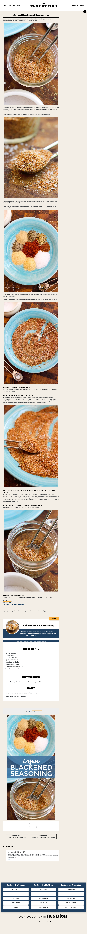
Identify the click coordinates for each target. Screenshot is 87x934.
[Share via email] (36, 827)
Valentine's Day (71, 907)
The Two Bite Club (47, 925)
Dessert (16, 898)
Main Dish (16, 889)
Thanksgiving (71, 903)
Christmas (71, 889)
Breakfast (16, 903)
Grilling (43, 894)
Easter (71, 894)
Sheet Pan (43, 903)
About (74, 5)
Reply (9, 859)
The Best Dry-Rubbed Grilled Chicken (13, 604)
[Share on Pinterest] (33, 827)
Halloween (71, 898)
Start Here (7, 5)
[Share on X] (29, 827)
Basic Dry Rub (7, 602)
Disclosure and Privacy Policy (33, 711)
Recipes (16, 5)
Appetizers (16, 894)
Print (54, 618)
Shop (82, 5)
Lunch (16, 907)
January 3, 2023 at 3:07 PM (18, 852)
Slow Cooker (43, 907)
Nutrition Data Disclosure (37, 710)
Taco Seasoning (7, 601)
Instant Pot (43, 898)
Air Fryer (43, 889)
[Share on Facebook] (26, 827)
